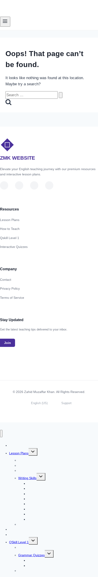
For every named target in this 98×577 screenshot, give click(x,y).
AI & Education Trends (34, 570)
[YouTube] (4, 185)
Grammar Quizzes (31, 555)
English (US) (39, 403)
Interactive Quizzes (14, 247)
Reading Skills (28, 470)
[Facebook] (34, 185)
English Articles (29, 547)
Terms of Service (12, 297)
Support (66, 403)
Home (19, 445)
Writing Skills (27, 478)
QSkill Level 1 (19, 542)
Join (7, 343)
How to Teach (10, 229)
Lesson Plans (9, 220)
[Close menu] (1, 433)
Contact (5, 279)
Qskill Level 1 (9, 238)
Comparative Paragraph (44, 519)
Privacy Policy (10, 288)
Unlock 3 (15, 534)
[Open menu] (5, 22)
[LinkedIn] (19, 185)
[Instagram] (49, 185)
